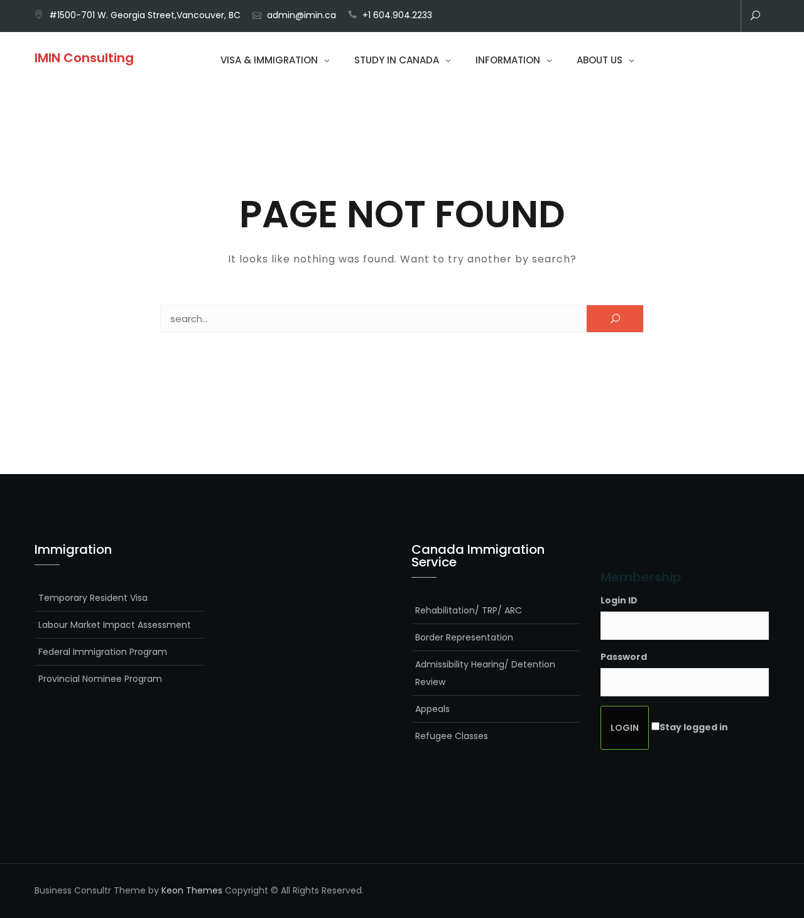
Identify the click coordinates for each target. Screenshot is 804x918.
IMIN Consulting (84, 58)
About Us (599, 60)
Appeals (432, 709)
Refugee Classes (451, 736)
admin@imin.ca (301, 15)
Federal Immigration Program (102, 651)
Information (507, 60)
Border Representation (464, 637)
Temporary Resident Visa (93, 597)
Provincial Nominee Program (100, 678)
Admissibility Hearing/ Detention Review (485, 673)
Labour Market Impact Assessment (114, 624)
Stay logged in (694, 727)
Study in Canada (396, 60)
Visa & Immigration (269, 60)
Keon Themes (191, 890)
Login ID (619, 600)
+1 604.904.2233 (397, 15)
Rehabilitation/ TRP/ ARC (468, 610)
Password (623, 657)
